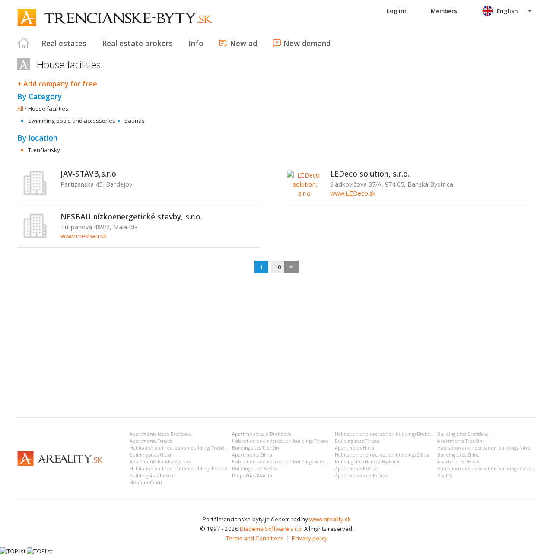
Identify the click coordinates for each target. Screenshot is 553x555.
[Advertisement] (276, 345)
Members (444, 11)
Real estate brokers (137, 43)
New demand (307, 43)
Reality (444, 476)
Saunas (134, 120)
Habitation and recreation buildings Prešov (178, 469)
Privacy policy (309, 538)
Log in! (396, 11)
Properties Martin (252, 476)
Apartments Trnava (151, 441)
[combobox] (285, 267)
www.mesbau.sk (83, 236)
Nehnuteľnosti (146, 482)
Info (195, 43)
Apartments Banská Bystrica (161, 462)
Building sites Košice (152, 476)
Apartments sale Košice (361, 476)
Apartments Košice (356, 469)
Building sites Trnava (357, 441)
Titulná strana (23, 43)
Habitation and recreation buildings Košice (485, 469)
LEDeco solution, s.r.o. (370, 173)
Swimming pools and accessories (71, 120)
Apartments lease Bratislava (161, 434)
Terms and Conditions (255, 538)
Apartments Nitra (354, 448)
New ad (243, 43)
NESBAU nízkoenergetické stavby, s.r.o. (131, 216)
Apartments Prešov (458, 462)
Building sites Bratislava (463, 434)
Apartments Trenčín (459, 441)
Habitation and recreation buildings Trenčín (179, 448)
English (507, 11)
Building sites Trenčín (255, 448)
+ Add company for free (57, 84)
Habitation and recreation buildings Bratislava (386, 434)
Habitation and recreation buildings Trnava (280, 441)
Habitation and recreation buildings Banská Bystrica (290, 462)
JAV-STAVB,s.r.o (88, 173)
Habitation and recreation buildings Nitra (484, 448)
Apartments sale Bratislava (261, 434)
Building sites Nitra (150, 455)
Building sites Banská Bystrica (367, 462)
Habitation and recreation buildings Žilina (382, 455)
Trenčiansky (44, 150)
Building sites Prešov (254, 469)
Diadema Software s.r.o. (271, 529)
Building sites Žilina (458, 455)
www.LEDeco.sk (352, 193)
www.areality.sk (330, 519)
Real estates (63, 43)
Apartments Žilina (252, 455)
